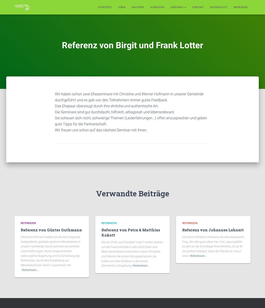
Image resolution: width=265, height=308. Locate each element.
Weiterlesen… (30, 270)
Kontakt (198, 7)
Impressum (240, 7)
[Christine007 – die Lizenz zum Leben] (22, 7)
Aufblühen (157, 7)
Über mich (177, 7)
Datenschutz (218, 7)
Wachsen (138, 7)
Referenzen (28, 223)
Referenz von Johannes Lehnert (213, 229)
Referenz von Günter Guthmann (51, 229)
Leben (121, 7)
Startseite (105, 7)
